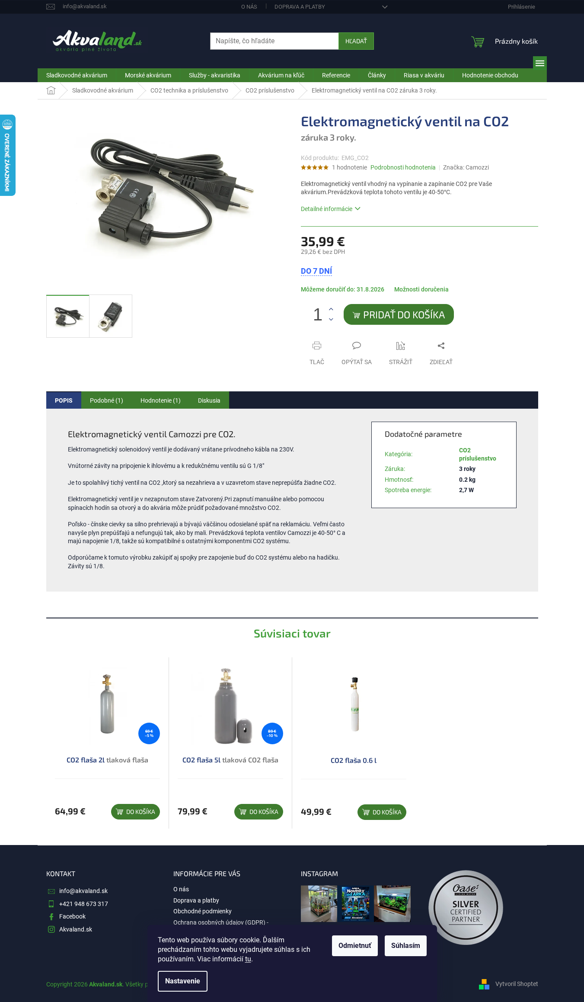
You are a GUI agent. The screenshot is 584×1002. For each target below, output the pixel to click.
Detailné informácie (326, 208)
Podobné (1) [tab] (106, 400)
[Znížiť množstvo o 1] (331, 319)
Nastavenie (182, 981)
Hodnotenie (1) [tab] (160, 400)
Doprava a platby (299, 6)
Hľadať (356, 41)
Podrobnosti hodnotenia (403, 167)
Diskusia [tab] (209, 400)
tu (248, 959)
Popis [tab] (64, 400)
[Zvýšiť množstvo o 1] (331, 309)
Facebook (72, 916)
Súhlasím (405, 945)
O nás (249, 6)
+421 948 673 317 (83, 903)
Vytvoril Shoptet (516, 983)
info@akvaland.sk (83, 890)
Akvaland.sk (75, 929)
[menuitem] (77, 75)
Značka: (466, 167)
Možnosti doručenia (421, 289)
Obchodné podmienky (202, 911)
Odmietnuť (354, 945)
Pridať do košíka (404, 314)
